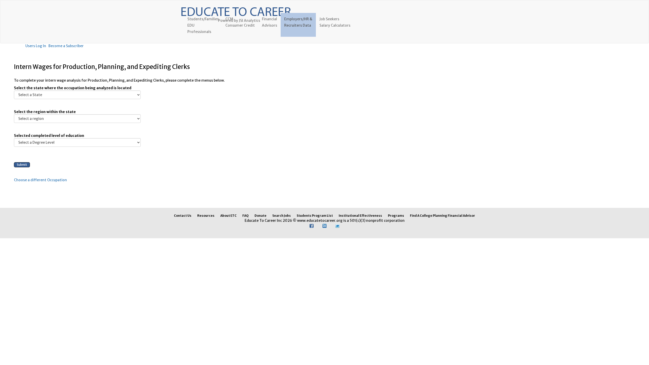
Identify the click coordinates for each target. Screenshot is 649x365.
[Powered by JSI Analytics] (235, 6)
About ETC (228, 215)
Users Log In (35, 46)
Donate (260, 215)
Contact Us (182, 215)
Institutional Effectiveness (360, 215)
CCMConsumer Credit (240, 22)
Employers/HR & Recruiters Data (298, 22)
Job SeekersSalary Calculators (334, 22)
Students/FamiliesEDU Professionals (203, 25)
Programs (396, 215)
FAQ (245, 215)
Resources (205, 215)
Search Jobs (281, 215)
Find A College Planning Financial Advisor (442, 215)
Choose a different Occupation (40, 180)
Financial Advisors (269, 22)
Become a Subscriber (66, 46)
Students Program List (315, 215)
